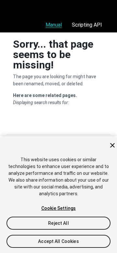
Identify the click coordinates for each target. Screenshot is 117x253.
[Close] (112, 145)
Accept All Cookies (58, 241)
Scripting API (87, 25)
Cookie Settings (58, 208)
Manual (54, 25)
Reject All (58, 223)
